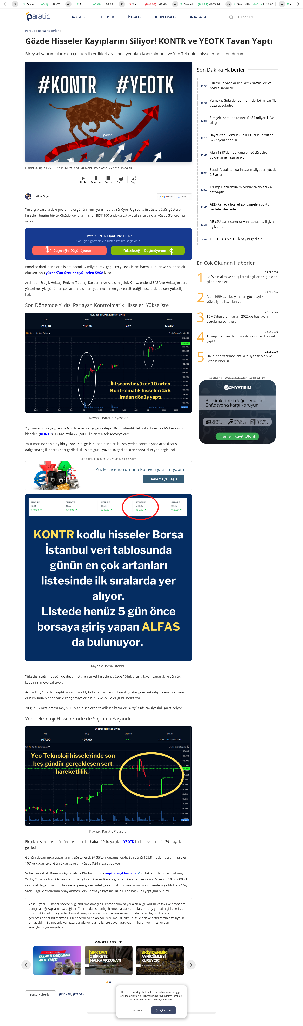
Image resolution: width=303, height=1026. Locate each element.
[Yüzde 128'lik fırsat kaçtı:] (160, 960)
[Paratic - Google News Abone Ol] (174, 198)
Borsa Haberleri (49, 31)
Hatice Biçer (41, 196)
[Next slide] (298, 4)
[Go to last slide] (26, 964)
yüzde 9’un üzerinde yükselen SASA (74, 272)
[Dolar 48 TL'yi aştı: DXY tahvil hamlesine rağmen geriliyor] (57, 960)
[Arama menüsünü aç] (231, 17)
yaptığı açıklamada (121, 873)
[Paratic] (37, 17)
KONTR (46, 434)
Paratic (30, 31)
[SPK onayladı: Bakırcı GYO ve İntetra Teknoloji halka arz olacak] (108, 960)
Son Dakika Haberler (221, 69)
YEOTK (128, 841)
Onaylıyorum (163, 1010)
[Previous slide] (4, 4)
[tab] (107, 982)
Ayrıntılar (137, 1010)
